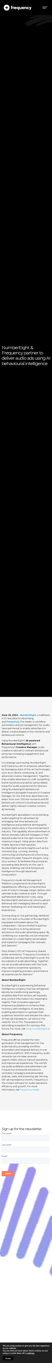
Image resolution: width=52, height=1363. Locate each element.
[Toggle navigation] (44, 7)
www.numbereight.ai (37, 1028)
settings (30, 1353)
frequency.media (29, 1089)
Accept (8, 1358)
